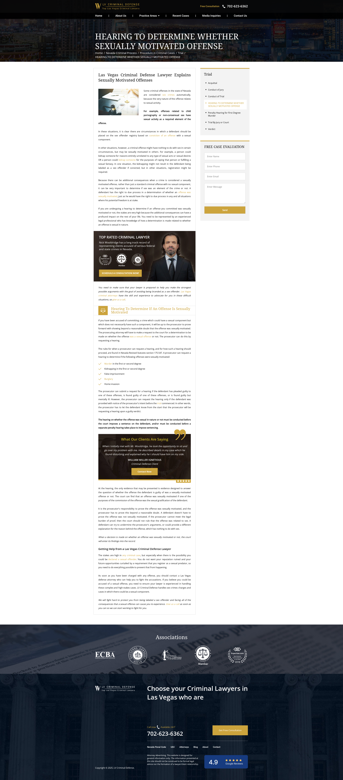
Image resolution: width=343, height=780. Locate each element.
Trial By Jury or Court (218, 122)
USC (173, 747)
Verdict (211, 129)
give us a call (118, 299)
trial (159, 403)
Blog (195, 747)
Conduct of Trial (216, 96)
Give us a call (172, 604)
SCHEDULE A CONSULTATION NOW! (120, 273)
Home (98, 16)
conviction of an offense (161, 135)
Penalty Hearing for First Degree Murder (224, 114)
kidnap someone (127, 159)
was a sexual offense (140, 336)
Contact (216, 747)
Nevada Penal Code (156, 747)
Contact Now (145, 471)
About (205, 747)
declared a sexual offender (122, 559)
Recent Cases (181, 16)
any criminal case (131, 555)
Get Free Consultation (230, 730)
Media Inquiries (211, 16)
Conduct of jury (216, 89)
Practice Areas (148, 16)
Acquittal (212, 83)
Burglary (108, 378)
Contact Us (240, 16)
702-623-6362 (165, 733)
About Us (120, 16)
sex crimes (168, 94)
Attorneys (184, 747)
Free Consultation (209, 6)
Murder (108, 363)
